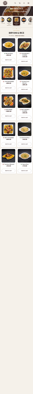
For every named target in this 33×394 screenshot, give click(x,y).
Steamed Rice (25, 138)
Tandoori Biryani (9, 164)
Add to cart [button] (8, 60)
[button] (28, 3)
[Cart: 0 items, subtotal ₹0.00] (19, 3)
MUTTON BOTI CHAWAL (25, 110)
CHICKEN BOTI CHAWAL (25, 54)
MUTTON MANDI (9, 138)
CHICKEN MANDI (9, 81)
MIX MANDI (9, 109)
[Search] (15, 3)
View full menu (19, 35)
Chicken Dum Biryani (25, 82)
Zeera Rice (25, 164)
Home (11, 12)
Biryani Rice (9, 53)
